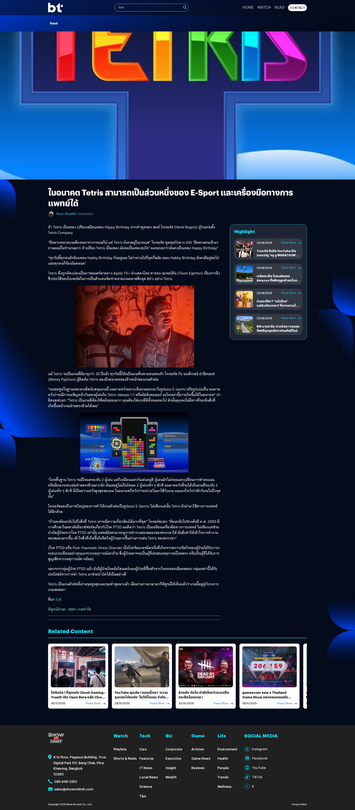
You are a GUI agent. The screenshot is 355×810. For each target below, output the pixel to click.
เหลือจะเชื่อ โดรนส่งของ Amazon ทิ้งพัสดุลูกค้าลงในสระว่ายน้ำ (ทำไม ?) (278, 280)
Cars (143, 749)
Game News (200, 758)
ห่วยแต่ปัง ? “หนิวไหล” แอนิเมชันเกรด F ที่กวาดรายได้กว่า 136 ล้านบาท (277, 305)
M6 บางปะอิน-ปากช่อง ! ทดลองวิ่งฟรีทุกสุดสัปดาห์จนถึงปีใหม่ (278, 328)
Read (279, 7)
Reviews (197, 767)
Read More (288, 242)
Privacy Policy (299, 804)
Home (248, 7)
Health (222, 758)
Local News (148, 777)
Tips (142, 796)
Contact (297, 8)
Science (145, 786)
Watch (264, 7)
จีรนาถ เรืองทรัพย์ (66, 214)
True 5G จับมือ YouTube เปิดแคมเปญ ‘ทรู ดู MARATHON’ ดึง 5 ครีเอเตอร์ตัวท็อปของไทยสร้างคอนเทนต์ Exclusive (278, 257)
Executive (173, 758)
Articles (197, 749)
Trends (223, 777)
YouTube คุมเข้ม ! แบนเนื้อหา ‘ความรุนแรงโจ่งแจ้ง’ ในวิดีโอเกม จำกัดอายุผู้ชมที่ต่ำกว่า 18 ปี (141, 697)
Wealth (171, 777)
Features (146, 758)
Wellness (224, 786)
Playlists (120, 749)
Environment (227, 749)
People (223, 767)
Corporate (173, 749)
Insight (170, 767)
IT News (145, 767)
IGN (58, 599)
